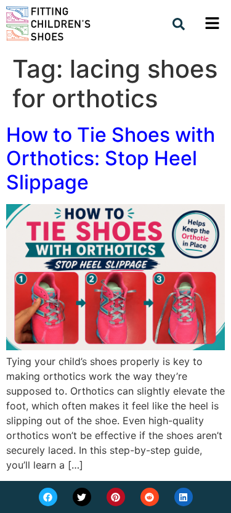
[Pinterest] (116, 497)
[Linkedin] (183, 497)
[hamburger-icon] (211, 25)
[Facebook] (48, 497)
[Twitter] (82, 497)
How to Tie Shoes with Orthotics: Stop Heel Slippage (110, 158)
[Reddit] (149, 497)
